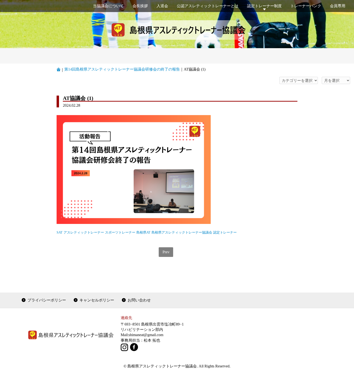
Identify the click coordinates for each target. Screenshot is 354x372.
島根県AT (143, 232)
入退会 (162, 6)
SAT (60, 232)
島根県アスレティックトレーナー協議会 (181, 232)
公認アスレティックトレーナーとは (207, 6)
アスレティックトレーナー (84, 232)
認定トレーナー (225, 232)
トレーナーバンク (305, 6)
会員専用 (337, 6)
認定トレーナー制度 (264, 6)
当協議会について (108, 6)
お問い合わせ (139, 300)
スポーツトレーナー (120, 232)
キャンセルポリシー (96, 300)
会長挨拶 (140, 6)
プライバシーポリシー (46, 300)
